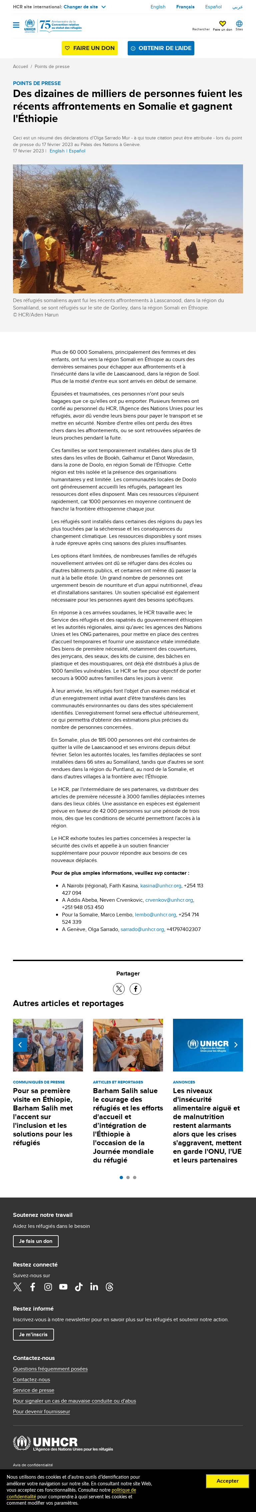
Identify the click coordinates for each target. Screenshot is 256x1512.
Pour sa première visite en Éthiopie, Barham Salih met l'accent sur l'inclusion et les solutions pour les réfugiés (43, 1116)
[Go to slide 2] (129, 1179)
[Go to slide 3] (136, 1179)
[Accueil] (47, 26)
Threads (109, 1287)
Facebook (32, 1287)
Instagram (48, 1287)
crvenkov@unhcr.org (169, 900)
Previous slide (20, 1045)
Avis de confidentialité (33, 1465)
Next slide (236, 1045)
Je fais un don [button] (35, 1241)
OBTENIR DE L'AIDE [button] (165, 48)
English (158, 6)
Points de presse (52, 66)
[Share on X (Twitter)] (119, 989)
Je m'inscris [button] (33, 1334)
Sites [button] (239, 29)
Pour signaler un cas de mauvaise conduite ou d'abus (74, 1401)
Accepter (228, 1481)
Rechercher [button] (201, 29)
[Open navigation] (16, 25)
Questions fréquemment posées (50, 1369)
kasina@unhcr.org (160, 885)
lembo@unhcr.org (155, 914)
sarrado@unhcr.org (142, 929)
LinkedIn (94, 1287)
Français (185, 6)
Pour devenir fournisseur (41, 1411)
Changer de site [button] (81, 6)
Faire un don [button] (222, 29)
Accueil (20, 66)
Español (213, 6)
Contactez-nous (31, 1379)
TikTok (78, 1287)
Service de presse (33, 1390)
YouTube (63, 1287)
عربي (237, 6)
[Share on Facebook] (135, 989)
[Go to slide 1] (123, 1179)
